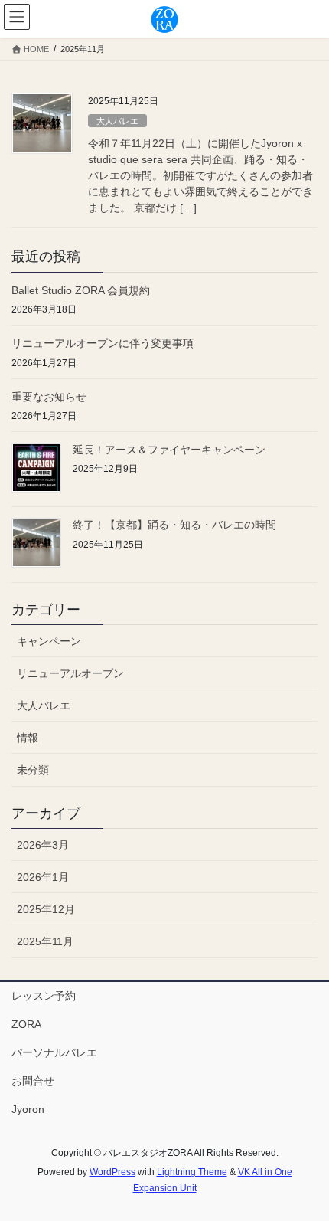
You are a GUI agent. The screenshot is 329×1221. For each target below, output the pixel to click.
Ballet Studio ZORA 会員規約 (80, 290)
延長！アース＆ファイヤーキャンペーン (169, 450)
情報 (27, 738)
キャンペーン (49, 641)
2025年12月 (46, 909)
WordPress (112, 1172)
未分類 (33, 770)
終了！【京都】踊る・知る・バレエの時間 (174, 525)
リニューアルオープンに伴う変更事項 (102, 343)
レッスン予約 (43, 996)
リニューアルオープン (70, 673)
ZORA (26, 1024)
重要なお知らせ (48, 397)
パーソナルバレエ (54, 1052)
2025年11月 (45, 941)
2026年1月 (43, 877)
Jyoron (27, 1109)
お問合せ (32, 1081)
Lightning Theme (192, 1172)
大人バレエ (117, 121)
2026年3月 (43, 845)
